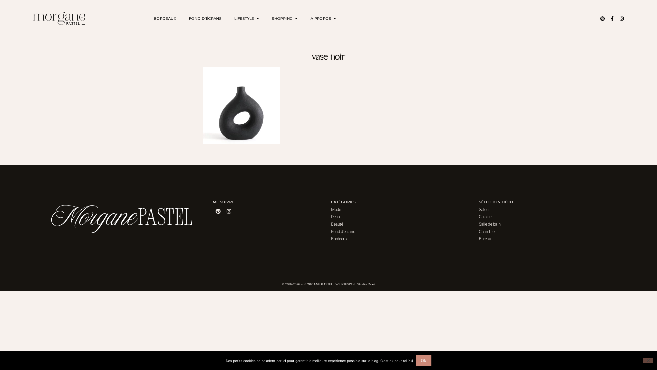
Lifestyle (244, 18)
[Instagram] (622, 18)
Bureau (485, 238)
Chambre (487, 231)
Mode (336, 209)
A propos (321, 18)
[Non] (648, 360)
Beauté (337, 224)
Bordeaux (165, 18)
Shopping (282, 18)
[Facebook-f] (612, 18)
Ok (423, 360)
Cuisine (485, 216)
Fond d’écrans (205, 18)
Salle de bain (489, 224)
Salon (484, 209)
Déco (335, 216)
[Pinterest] (602, 18)
